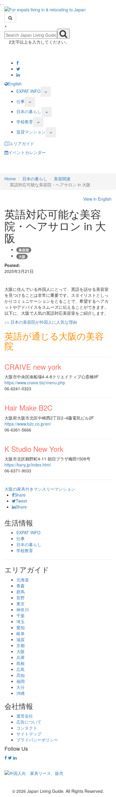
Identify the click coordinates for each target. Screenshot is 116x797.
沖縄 (20, 693)
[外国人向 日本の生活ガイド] (45, 9)
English (15, 84)
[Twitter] (18, 69)
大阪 (22, 256)
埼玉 (20, 621)
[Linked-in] (18, 75)
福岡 (20, 681)
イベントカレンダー (27, 152)
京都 (20, 645)
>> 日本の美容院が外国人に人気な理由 (40, 322)
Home (10, 179)
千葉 (20, 615)
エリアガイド (21, 143)
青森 (20, 586)
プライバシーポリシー (37, 740)
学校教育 (24, 122)
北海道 (22, 580)
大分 (20, 687)
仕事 (20, 101)
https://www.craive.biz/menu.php (34, 383)
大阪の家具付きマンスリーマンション (39, 489)
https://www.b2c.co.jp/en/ (27, 424)
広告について (28, 722)
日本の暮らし (28, 111)
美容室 (23, 250)
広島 (20, 669)
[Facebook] (17, 63)
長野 (20, 598)
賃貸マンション (31, 132)
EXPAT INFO (28, 91)
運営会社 (24, 716)
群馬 (20, 592)
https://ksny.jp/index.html (27, 465)
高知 (20, 675)
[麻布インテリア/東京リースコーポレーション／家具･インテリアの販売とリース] (33, 772)
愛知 (20, 627)
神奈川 (22, 609)
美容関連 (62, 179)
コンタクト (26, 728)
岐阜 (20, 633)
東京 (20, 603)
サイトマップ (28, 734)
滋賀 (20, 639)
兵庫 (20, 657)
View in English (97, 199)
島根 (20, 663)
